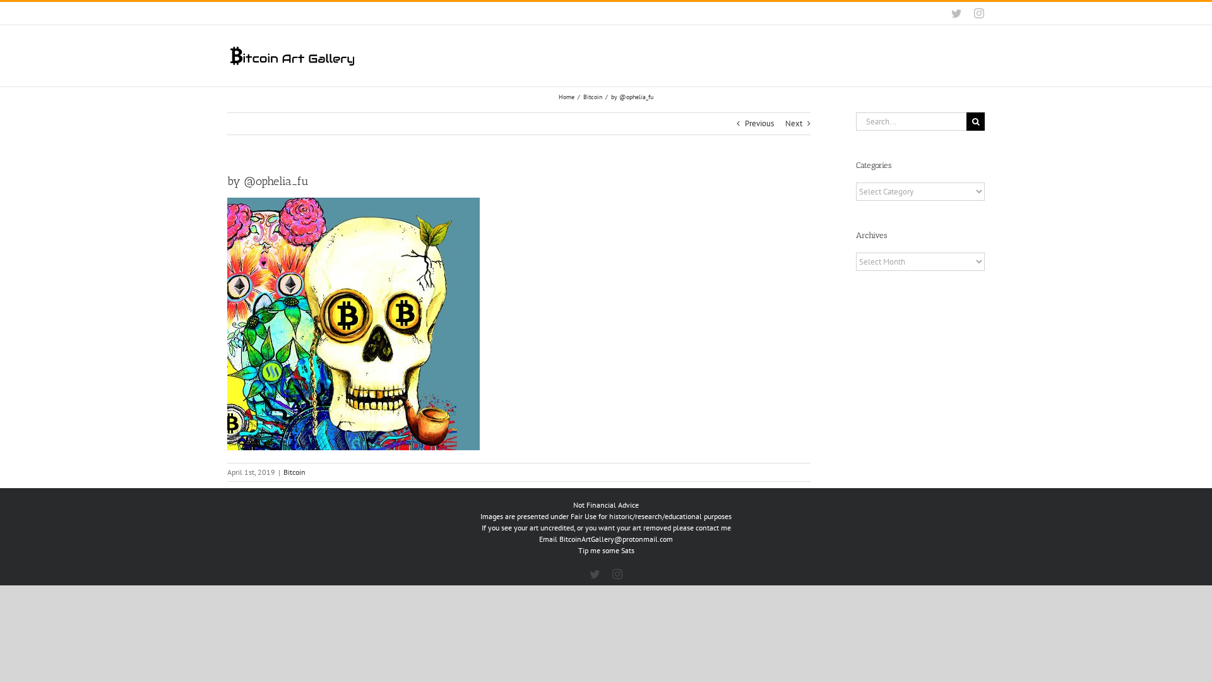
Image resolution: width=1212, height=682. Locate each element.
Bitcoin (294, 472)
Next (793, 123)
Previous (759, 123)
